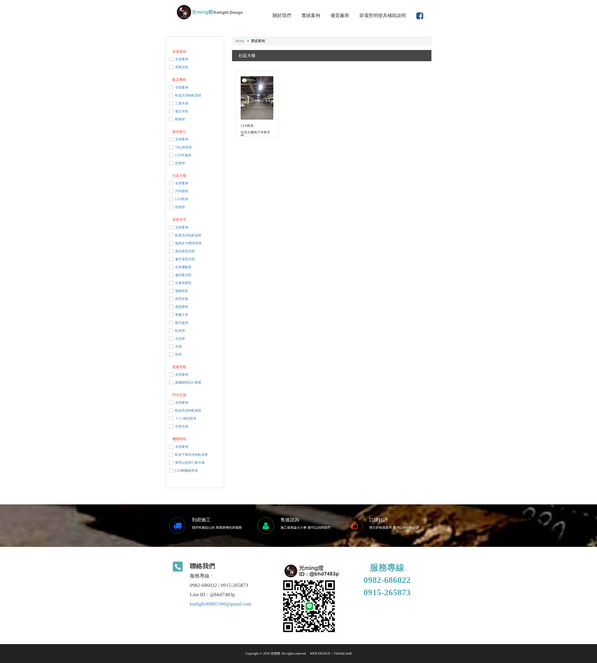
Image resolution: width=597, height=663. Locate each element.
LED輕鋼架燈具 (186, 470)
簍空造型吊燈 (185, 259)
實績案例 (311, 15)
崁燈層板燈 (183, 267)
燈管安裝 (181, 299)
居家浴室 (181, 67)
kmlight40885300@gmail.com (220, 604)
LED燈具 (181, 199)
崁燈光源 (181, 426)
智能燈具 (181, 291)
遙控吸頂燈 (183, 275)
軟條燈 (180, 119)
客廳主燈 (181, 315)
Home (240, 41)
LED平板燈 (183, 155)
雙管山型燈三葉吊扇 (190, 462)
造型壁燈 (181, 307)
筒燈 (178, 354)
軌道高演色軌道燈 (188, 95)
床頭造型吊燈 (185, 251)
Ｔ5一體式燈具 (185, 418)
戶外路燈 (181, 191)
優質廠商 (339, 15)
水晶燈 (180, 338)
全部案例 (181, 59)
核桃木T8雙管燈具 (188, 243)
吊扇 (178, 346)
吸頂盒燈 (181, 322)
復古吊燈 (181, 111)
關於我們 (282, 15)
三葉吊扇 (181, 103)
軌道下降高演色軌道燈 (191, 454)
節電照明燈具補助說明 (382, 15)
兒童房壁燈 (183, 283)
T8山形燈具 (183, 147)
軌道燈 (180, 330)
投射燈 (180, 163)
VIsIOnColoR (342, 653)
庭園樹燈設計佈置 (188, 382)
